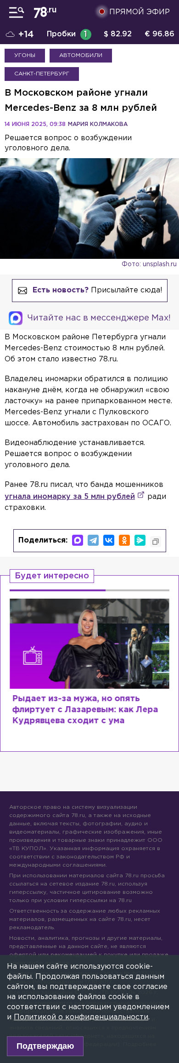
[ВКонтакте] (108, 540)
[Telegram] (93, 540)
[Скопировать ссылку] (155, 541)
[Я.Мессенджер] (139, 540)
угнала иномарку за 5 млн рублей (70, 496)
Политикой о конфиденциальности (81, 1017)
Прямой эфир (139, 12)
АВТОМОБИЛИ (80, 55)
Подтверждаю (45, 1046)
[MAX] (77, 540)
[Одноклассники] (124, 540)
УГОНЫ (24, 55)
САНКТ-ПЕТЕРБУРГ (41, 73)
